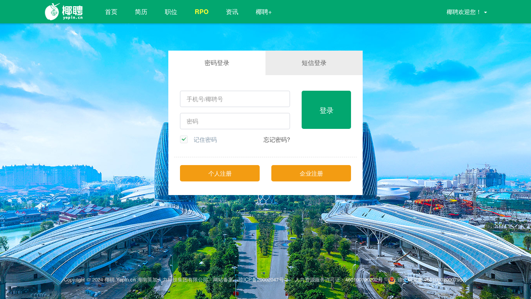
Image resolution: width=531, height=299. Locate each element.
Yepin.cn (126, 279)
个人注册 (220, 173)
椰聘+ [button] (264, 11)
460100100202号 (364, 279)
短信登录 (314, 62)
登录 (327, 110)
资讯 (232, 11)
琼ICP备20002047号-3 (264, 279)
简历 (141, 11)
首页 (111, 11)
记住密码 (205, 139)
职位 (171, 11)
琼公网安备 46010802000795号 (431, 279)
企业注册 (311, 173)
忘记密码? (277, 139)
